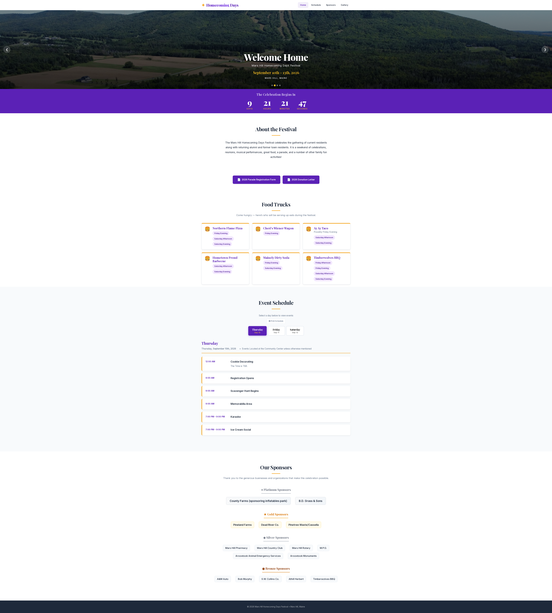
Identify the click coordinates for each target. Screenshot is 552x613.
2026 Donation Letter (301, 179)
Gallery (344, 5)
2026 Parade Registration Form (256, 179)
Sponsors (331, 5)
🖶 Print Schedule (276, 321)
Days (222, 5)
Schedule (316, 5)
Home (303, 5)
